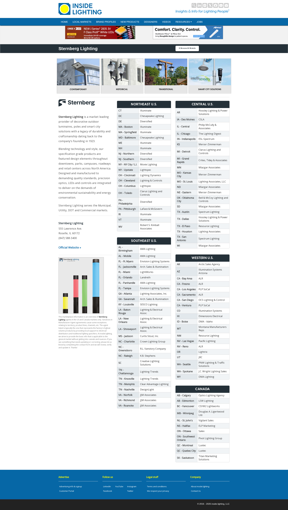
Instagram (131, 486)
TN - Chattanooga (125, 371)
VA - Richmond (126, 400)
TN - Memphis (126, 384)
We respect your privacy (158, 491)
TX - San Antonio (181, 238)
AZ (178, 271)
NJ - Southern (126, 159)
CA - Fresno (183, 284)
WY (179, 376)
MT (179, 328)
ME (120, 142)
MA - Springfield (127, 132)
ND (179, 187)
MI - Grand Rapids (183, 160)
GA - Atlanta (125, 293)
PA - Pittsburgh (127, 209)
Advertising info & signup (70, 486)
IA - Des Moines (186, 119)
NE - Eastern (184, 192)
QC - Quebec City (186, 450)
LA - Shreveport (127, 329)
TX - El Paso (183, 226)
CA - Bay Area (184, 278)
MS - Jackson (125, 336)
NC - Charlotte (126, 341)
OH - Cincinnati (126, 175)
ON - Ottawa (184, 431)
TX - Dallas (183, 219)
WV (120, 226)
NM (179, 335)
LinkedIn (107, 486)
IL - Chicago (183, 133)
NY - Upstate (125, 170)
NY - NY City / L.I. (127, 164)
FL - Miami (124, 272)
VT (120, 219)
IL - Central (183, 126)
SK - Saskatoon (185, 457)
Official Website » (69, 247)
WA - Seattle (184, 364)
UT (178, 357)
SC (119, 362)
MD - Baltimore (127, 137)
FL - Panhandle (126, 282)
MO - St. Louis (185, 181)
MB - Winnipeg (185, 413)
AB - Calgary (184, 395)
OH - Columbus (127, 186)
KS (178, 144)
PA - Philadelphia (125, 202)
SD (178, 206)
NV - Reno (182, 346)
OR (178, 352)
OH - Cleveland (126, 180)
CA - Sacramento (186, 294)
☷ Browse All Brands (187, 48)
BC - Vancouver (185, 406)
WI (178, 245)
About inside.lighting (200, 486)
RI (119, 214)
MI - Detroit (183, 151)
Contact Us (196, 491)
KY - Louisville (126, 304)
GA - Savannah (126, 299)
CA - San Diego (185, 300)
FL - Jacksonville (127, 266)
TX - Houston (184, 231)
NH (120, 148)
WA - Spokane (185, 371)
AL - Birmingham (125, 248)
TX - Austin (183, 212)
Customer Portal (66, 491)
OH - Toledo (125, 193)
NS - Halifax (183, 425)
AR (178, 112)
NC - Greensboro (125, 348)
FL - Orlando (125, 277)
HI (178, 316)
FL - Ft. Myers (125, 261)
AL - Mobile (124, 256)
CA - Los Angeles (186, 289)
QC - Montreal (185, 445)
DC (120, 116)
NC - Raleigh (125, 355)
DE (120, 121)
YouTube (119, 486)
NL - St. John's (185, 420)
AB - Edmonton (185, 400)
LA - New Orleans (123, 320)
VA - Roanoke (126, 405)
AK (178, 264)
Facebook (107, 491)
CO (178, 310)
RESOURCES (183, 21)
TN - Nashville (126, 389)
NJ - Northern (126, 153)
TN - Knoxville (126, 378)
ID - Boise (182, 321)
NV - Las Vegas (185, 341)
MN (179, 167)
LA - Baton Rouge (124, 311)
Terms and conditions (157, 486)
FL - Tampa (124, 288)
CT (120, 110)
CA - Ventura (184, 305)
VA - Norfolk (125, 395)
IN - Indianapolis (186, 139)
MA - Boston (125, 126)
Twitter (130, 491)
